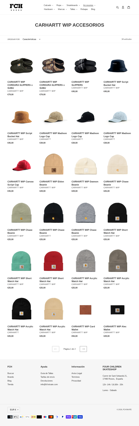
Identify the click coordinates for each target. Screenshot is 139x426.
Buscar (10, 373)
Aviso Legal (77, 373)
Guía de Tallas (47, 373)
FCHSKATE (127, 410)
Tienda (10, 384)
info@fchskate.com (49, 384)
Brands (10, 377)
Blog (9, 381)
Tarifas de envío (48, 377)
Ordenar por (13, 39)
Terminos (76, 377)
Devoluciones (47, 381)
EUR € (13, 409)
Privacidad (76, 381)
